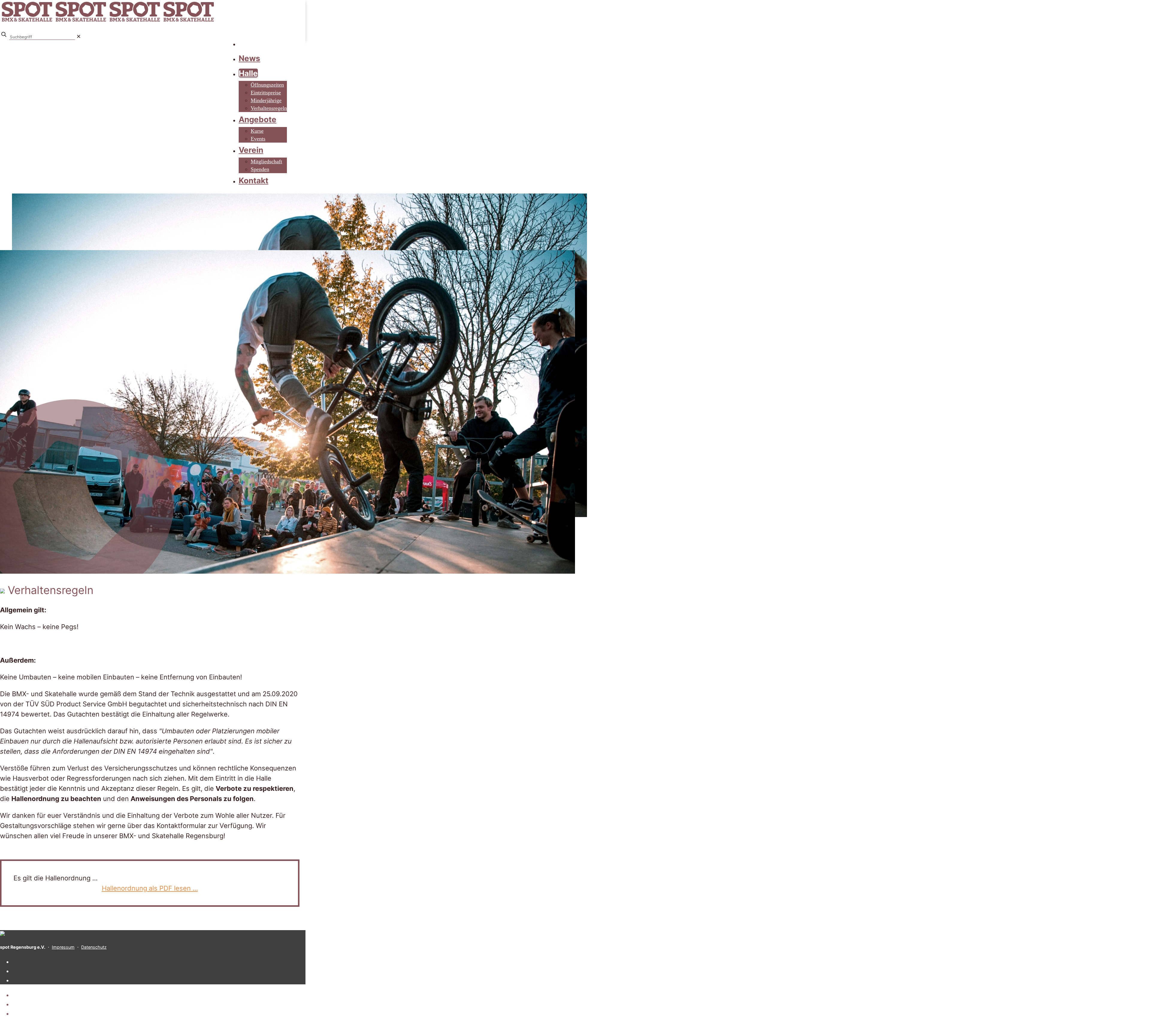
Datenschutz (94, 947)
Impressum (63, 947)
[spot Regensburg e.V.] (108, 21)
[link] (78, 36)
